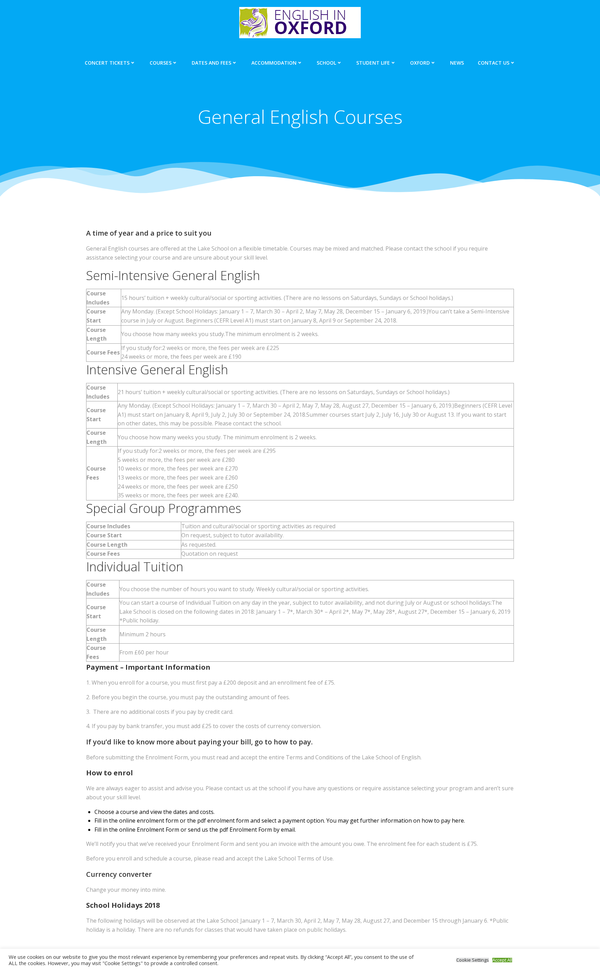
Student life (373, 62)
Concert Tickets (107, 62)
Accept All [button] (502, 960)
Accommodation (274, 62)
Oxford (420, 62)
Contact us (493, 62)
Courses (161, 62)
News (457, 62)
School (326, 62)
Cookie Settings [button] (472, 960)
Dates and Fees (211, 62)
